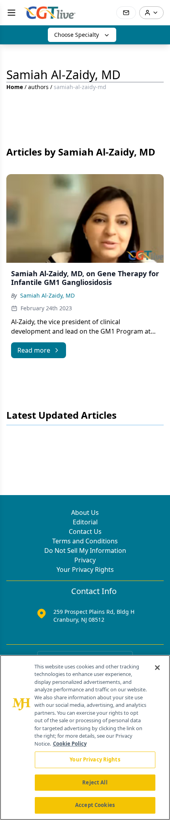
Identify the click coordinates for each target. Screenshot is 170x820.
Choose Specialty (76, 34)
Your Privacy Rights (85, 569)
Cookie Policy (70, 743)
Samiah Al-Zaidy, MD (47, 295)
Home (14, 87)
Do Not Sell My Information (85, 550)
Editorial (85, 522)
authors (38, 87)
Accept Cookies (95, 805)
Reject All (94, 782)
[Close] (157, 667)
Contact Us (85, 531)
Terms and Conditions (85, 541)
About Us (85, 512)
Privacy (85, 560)
